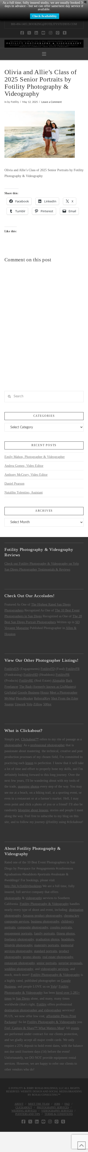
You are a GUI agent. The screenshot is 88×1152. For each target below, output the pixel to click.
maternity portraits (46, 945)
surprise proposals (70, 963)
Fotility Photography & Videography (44, 904)
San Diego (23, 998)
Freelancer (11, 686)
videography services (54, 969)
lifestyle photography (18, 945)
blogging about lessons (33, 810)
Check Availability (44, 16)
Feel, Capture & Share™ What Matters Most (34, 1028)
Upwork (20, 704)
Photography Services (53, 1107)
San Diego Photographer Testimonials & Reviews (37, 569)
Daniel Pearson (14, 483)
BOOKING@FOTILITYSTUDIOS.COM (53, 24)
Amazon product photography (42, 915)
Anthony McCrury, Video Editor (26, 474)
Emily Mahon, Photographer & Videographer (34, 457)
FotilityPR (62, 675)
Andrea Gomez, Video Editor (23, 466)
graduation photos (47, 939)
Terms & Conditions (59, 1114)
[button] (44, 54)
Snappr (9, 704)
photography (12, 898)
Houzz (44, 692)
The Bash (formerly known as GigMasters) (47, 686)
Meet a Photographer (63, 692)
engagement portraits (18, 933)
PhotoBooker (24, 698)
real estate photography (57, 957)
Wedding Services (24, 1110)
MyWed (9, 698)
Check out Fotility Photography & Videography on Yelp (41, 563)
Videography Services (57, 1110)
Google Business (28, 692)
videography (34, 898)
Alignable (58, 680)
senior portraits (47, 963)
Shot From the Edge (64, 698)
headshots (67, 939)
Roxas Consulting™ (46, 1094)
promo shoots (32, 957)
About (19, 1103)
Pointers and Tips (27, 1114)
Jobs (57, 1103)
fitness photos (66, 933)
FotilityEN (11, 669)
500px (47, 704)
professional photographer (47, 745)
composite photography (32, 927)
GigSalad (10, 692)
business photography (45, 921)
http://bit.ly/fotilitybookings (23, 886)
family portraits (44, 933)
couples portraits (61, 927)
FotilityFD (48, 669)
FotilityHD (30, 675)
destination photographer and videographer (32, 1010)
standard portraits (45, 951)
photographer (13, 745)
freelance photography (19, 939)
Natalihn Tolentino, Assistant (23, 492)
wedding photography (18, 969)
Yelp (29, 704)
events (75, 1028)
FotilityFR (73, 669)
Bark (69, 680)
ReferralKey (42, 698)
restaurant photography (19, 963)
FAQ (67, 1103)
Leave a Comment (51, 102)
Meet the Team (39, 1103)
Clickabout (23, 1107)
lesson (29, 763)
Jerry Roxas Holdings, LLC (45, 1088)
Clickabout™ (30, 739)
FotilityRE (26, 680)
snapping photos (28, 786)
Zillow (37, 704)
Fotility (41, 1004)
